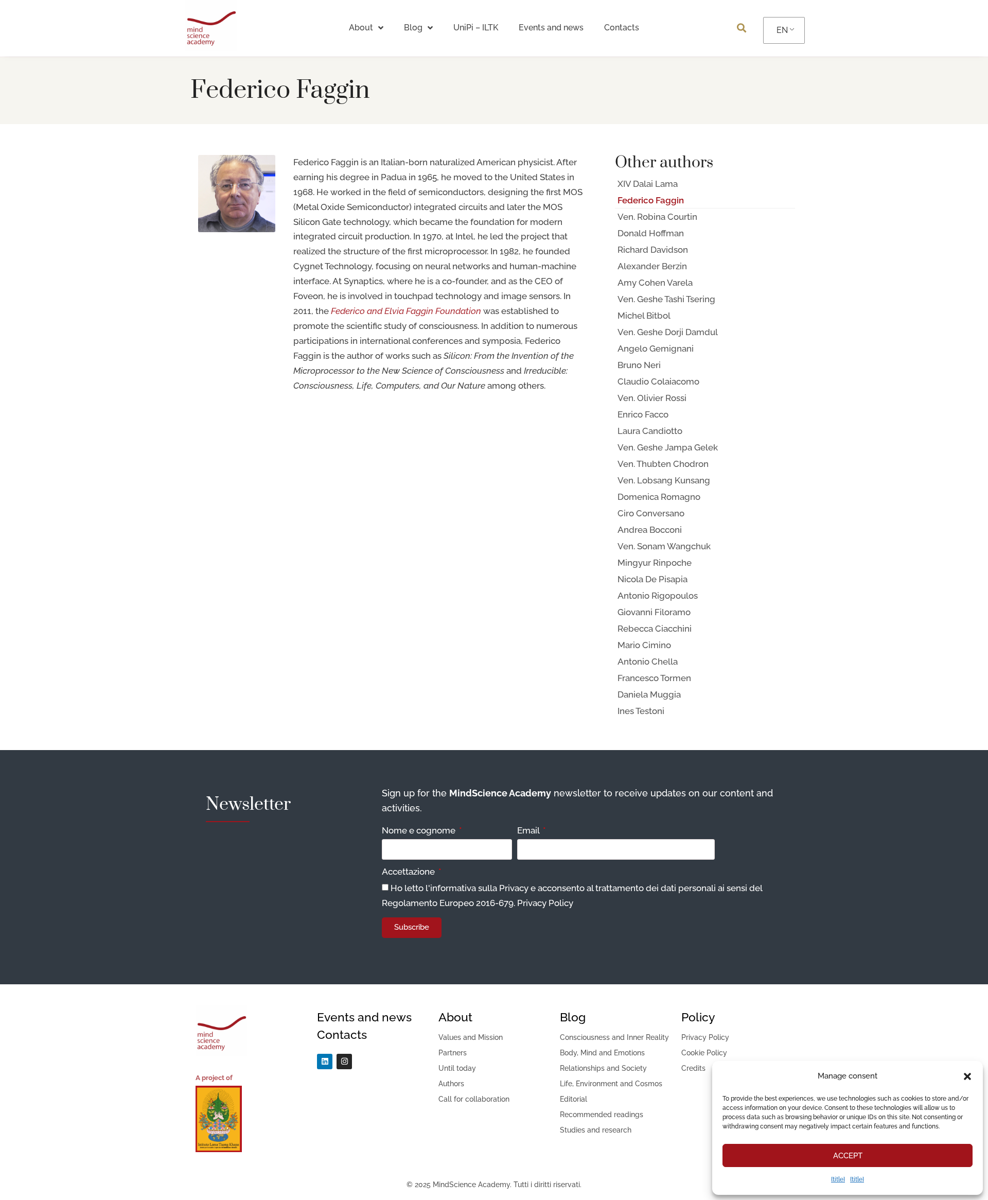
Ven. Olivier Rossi (651, 398)
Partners (452, 1053)
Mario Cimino (644, 645)
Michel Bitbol (644, 315)
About (361, 27)
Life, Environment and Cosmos (611, 1084)
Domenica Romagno (658, 497)
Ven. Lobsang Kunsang (663, 480)
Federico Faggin (650, 200)
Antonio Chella (647, 661)
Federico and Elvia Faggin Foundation (406, 311)
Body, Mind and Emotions (602, 1053)
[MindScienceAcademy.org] (211, 48)
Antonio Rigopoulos (657, 595)
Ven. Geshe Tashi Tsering (666, 299)
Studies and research (595, 1130)
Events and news (551, 27)
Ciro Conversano (650, 513)
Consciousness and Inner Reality (614, 1037)
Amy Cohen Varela (655, 282)
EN (782, 30)
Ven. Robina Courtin (657, 217)
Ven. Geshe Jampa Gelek (667, 447)
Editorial (573, 1099)
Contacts (621, 27)
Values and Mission (470, 1037)
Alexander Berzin (652, 266)
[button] (967, 1076)
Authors (451, 1084)
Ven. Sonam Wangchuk (664, 546)
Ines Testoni (640, 711)
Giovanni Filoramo (654, 612)
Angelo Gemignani (655, 348)
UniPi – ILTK (475, 27)
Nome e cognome (419, 831)
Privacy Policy (545, 903)
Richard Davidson (652, 250)
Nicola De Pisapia (652, 579)
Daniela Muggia (649, 694)
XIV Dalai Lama (647, 184)
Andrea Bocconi (649, 530)
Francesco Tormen (654, 678)
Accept (847, 1155)
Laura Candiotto (649, 431)
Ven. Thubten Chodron (663, 464)
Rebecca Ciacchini (654, 628)
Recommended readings (601, 1114)
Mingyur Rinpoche (654, 563)
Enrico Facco (642, 414)
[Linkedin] (324, 1061)
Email (529, 831)
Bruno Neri (639, 365)
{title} (838, 1179)
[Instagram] (344, 1061)
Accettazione (409, 872)
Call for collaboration (473, 1099)
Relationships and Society (603, 1068)
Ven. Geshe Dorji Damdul (667, 332)
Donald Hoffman (650, 233)
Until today (457, 1068)
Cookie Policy (704, 1053)
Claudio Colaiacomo (658, 381)
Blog (413, 27)
